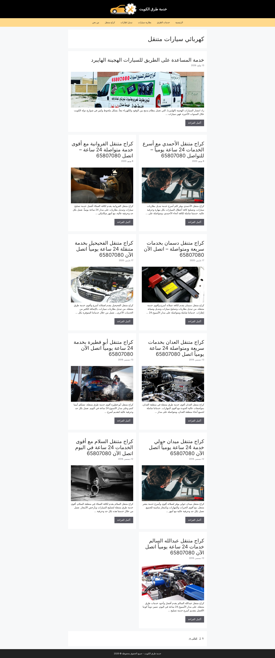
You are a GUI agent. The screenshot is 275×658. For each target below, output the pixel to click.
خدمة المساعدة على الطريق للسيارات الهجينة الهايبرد (147, 60)
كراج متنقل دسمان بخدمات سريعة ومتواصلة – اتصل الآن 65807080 (174, 249)
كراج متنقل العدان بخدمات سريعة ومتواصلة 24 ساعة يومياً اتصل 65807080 (176, 348)
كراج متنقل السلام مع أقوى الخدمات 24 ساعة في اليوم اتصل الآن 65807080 (104, 447)
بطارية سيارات (144, 22)
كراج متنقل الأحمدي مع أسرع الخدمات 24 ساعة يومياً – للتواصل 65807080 (173, 149)
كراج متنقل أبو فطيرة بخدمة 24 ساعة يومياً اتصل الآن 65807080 (103, 348)
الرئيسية (179, 22)
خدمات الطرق (163, 22)
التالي (193, 638)
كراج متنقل (110, 22)
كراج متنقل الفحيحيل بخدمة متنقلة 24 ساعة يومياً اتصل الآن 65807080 (104, 249)
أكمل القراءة (194, 122)
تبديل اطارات (126, 22)
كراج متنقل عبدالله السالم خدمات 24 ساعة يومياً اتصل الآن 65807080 (174, 547)
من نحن (95, 22)
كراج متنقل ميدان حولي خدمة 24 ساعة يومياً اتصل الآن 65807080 (176, 447)
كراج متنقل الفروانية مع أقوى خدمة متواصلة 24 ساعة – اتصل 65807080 (102, 149)
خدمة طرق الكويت (153, 9)
